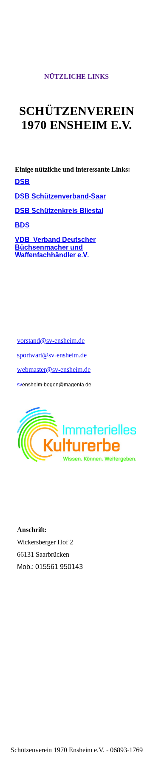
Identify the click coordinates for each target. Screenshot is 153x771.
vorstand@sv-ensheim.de (51, 340)
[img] (76, 44)
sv (19, 385)
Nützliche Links (76, 76)
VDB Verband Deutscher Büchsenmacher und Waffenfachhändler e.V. (55, 247)
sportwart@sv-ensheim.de (52, 355)
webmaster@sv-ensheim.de (54, 369)
